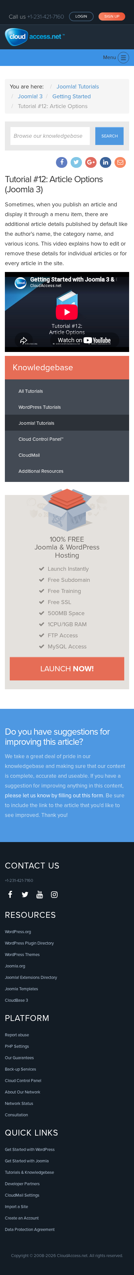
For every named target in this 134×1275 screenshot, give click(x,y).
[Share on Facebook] (61, 162)
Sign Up (111, 16)
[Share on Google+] (91, 162)
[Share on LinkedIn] (105, 162)
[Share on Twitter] (76, 162)
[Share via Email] (120, 162)
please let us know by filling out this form (54, 795)
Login (81, 16)
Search (109, 136)
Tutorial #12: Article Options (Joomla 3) (54, 184)
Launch (67, 669)
